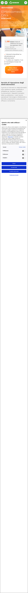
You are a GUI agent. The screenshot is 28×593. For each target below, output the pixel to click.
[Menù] (25, 2)
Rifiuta (14, 163)
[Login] (6, 2)
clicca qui (10, 136)
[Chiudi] (26, 120)
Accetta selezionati (14, 171)
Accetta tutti (14, 167)
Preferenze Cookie (14, 175)
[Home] (2, 2)
